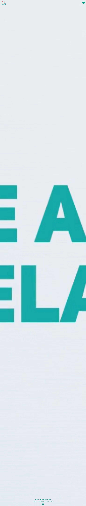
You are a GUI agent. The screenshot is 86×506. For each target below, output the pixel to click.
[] (43, 504)
